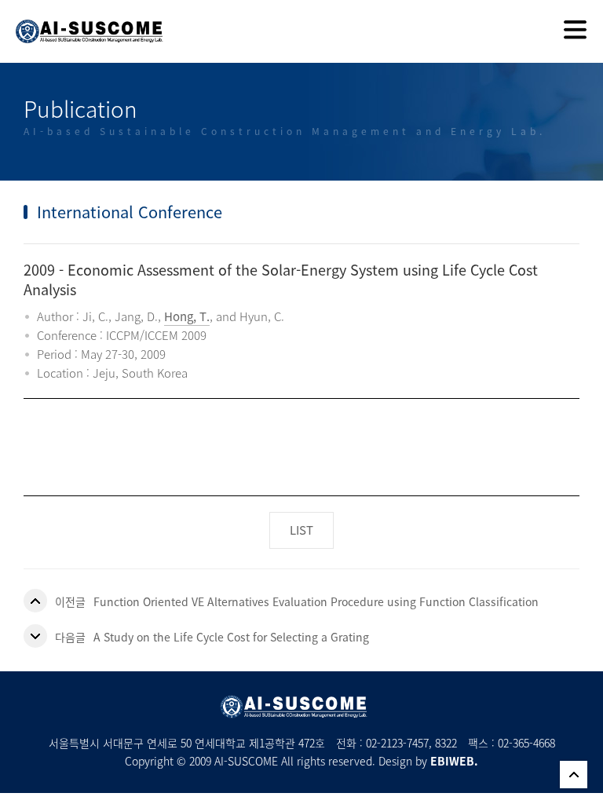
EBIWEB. (454, 761)
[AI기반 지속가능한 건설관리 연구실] (81, 21)
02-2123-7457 (397, 743)
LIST (301, 530)
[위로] (573, 774)
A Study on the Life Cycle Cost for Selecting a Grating (231, 637)
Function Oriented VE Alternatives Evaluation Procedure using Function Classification (316, 601)
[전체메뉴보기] (575, 31)
